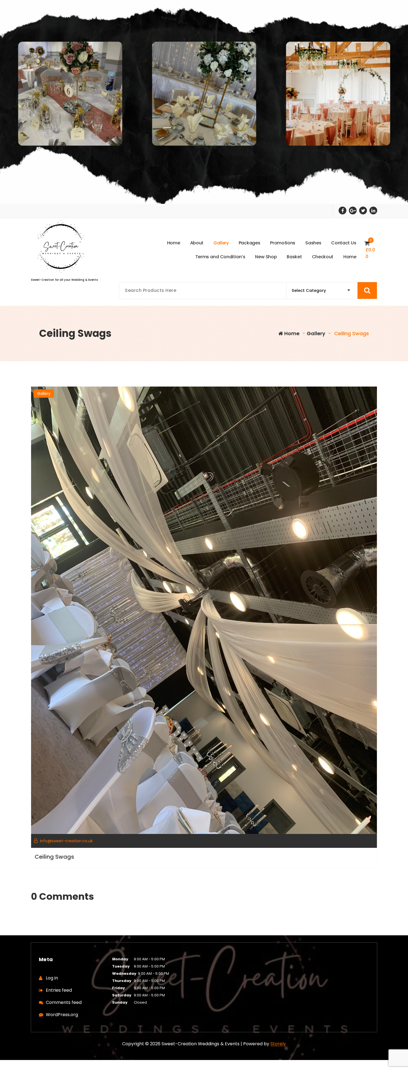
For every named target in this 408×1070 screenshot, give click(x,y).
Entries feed (59, 990)
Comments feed (64, 1002)
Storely (278, 1044)
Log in (52, 978)
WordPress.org (62, 1014)
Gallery (316, 333)
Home (291, 333)
